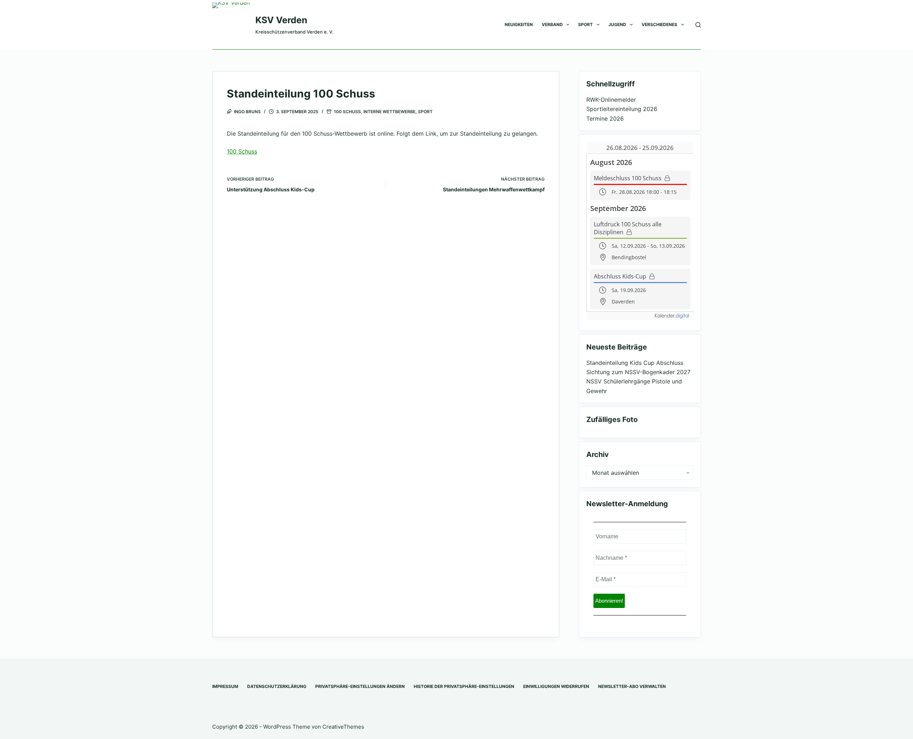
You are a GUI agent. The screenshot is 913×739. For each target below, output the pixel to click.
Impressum (225, 686)
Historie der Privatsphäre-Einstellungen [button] (464, 686)
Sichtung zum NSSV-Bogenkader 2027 (638, 372)
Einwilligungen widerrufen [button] (556, 686)
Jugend (617, 24)
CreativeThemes (343, 726)
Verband (552, 24)
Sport (585, 24)
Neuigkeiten (519, 24)
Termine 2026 (605, 118)
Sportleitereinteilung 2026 (621, 108)
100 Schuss (347, 111)
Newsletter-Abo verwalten (632, 686)
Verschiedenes (659, 24)
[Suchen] (698, 24)
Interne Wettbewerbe (389, 111)
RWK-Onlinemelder (611, 99)
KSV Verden (281, 20)
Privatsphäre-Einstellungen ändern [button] (360, 686)
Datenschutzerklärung (276, 686)
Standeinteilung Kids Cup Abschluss (634, 362)
